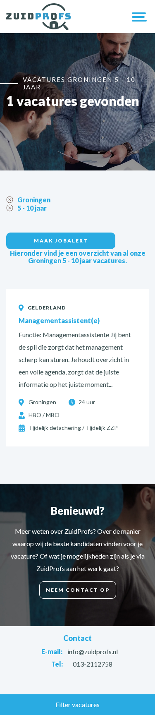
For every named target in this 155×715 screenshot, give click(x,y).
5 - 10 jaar (32, 208)
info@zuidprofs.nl (92, 651)
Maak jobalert (61, 241)
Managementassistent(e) (59, 320)
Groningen (33, 200)
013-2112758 (92, 664)
